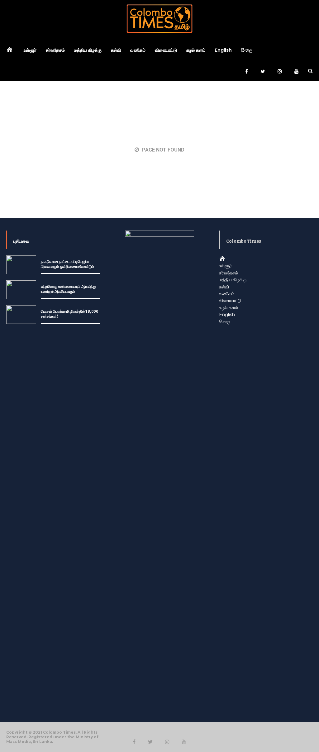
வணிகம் (137, 50)
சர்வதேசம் (55, 50)
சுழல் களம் (195, 50)
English (223, 50)
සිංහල (246, 50)
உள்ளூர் (30, 50)
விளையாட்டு (166, 50)
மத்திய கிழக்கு (88, 50)
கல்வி (116, 50)
